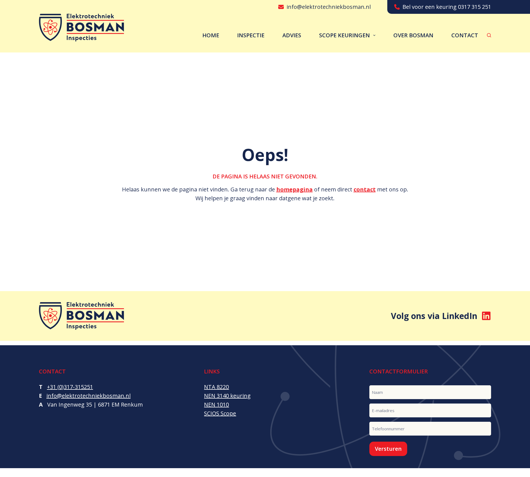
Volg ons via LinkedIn (434, 315)
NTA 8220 (216, 387)
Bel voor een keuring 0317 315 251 (446, 6)
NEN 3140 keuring (227, 395)
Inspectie (250, 35)
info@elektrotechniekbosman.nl (329, 6)
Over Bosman (413, 35)
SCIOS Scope (220, 413)
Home (210, 35)
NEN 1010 (216, 404)
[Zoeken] (489, 35)
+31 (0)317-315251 (70, 387)
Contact (464, 35)
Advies (291, 35)
